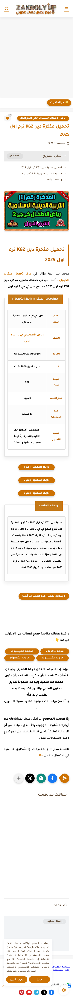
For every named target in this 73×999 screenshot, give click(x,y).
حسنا (39, 979)
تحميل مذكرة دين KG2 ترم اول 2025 (41, 167)
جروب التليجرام (19, 658)
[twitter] (44, 992)
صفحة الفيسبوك (22, 651)
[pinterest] (21, 992)
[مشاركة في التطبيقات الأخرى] (18, 778)
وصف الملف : (53, 179)
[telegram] (36, 992)
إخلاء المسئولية (61, 970)
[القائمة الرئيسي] (66, 9)
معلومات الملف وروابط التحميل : (42, 173)
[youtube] (29, 992)
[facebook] (51, 992)
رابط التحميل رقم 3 (36, 493)
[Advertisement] (36, 58)
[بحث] (6, 9)
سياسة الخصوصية (59, 967)
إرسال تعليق (55, 921)
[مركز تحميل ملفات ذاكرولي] (36, 8)
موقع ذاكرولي (55, 651)
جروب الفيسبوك (52, 658)
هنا (41, 756)
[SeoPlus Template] (69, 985)
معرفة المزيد (16, 979)
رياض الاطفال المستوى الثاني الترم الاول (43, 118)
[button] (52, 778)
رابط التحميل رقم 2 (36, 480)
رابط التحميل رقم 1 (36, 467)
